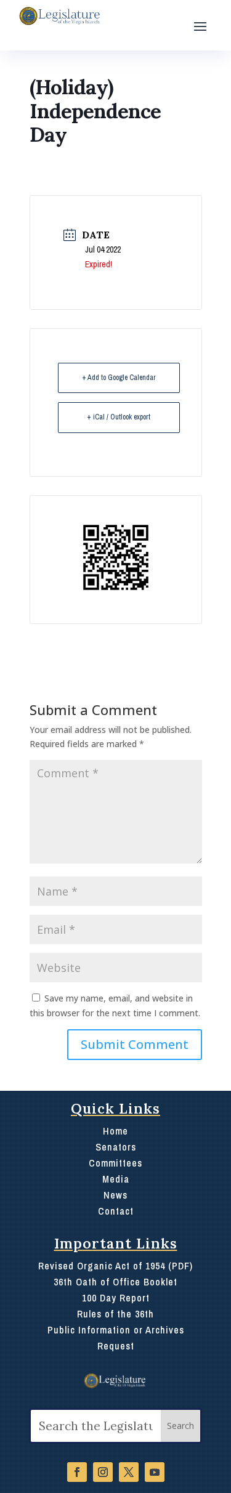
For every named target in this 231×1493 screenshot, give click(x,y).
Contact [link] (116, 1211)
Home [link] (115, 1131)
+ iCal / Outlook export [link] (118, 417)
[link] (58, 16)
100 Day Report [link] (116, 1298)
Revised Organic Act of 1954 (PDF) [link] (115, 1265)
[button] (200, 25)
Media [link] (115, 1179)
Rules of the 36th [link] (115, 1314)
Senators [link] (115, 1147)
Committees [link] (115, 1163)
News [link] (115, 1195)
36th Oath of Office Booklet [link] (115, 1282)
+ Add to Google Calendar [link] (119, 377)
